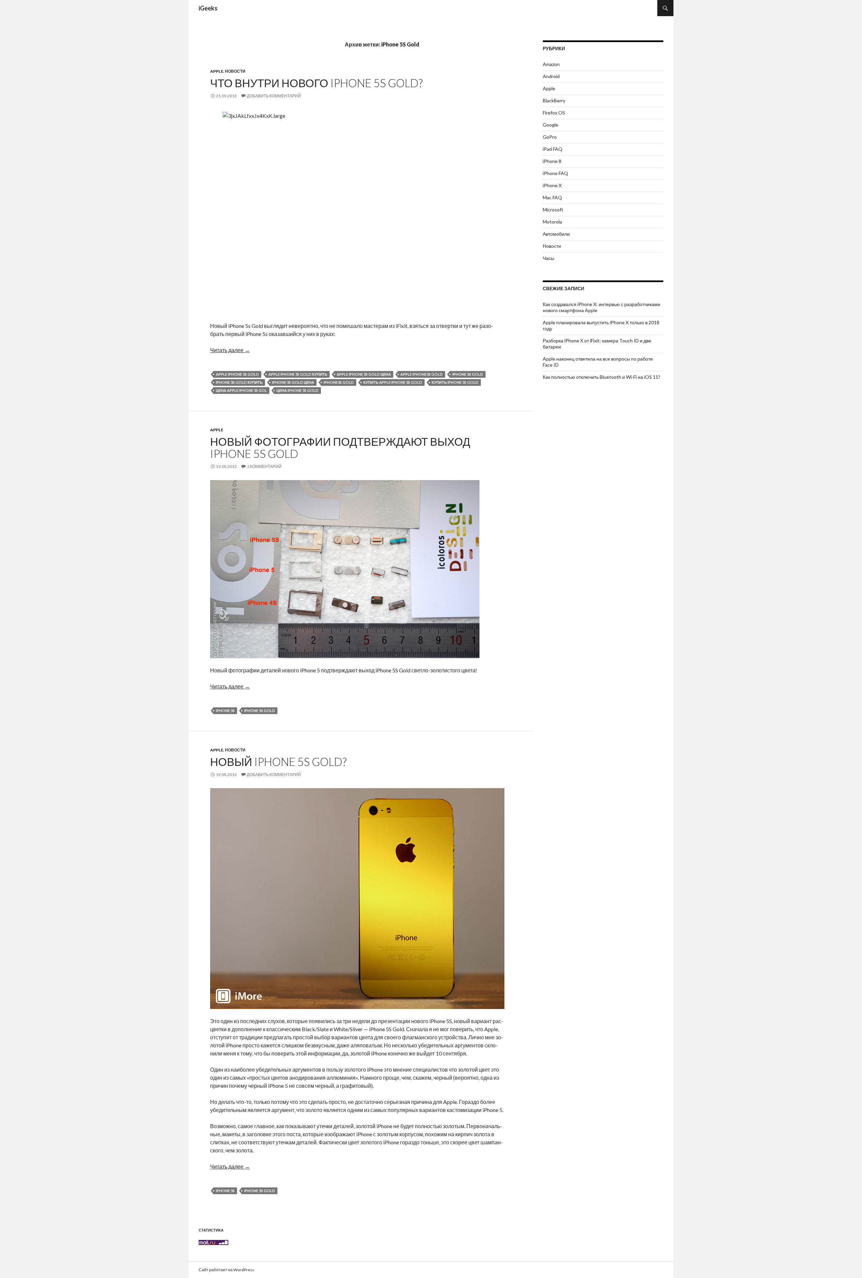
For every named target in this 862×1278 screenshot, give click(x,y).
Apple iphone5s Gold (421, 374)
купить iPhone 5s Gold (455, 382)
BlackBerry (554, 100)
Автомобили (556, 234)
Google (550, 125)
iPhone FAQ (555, 173)
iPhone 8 (552, 161)
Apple (216, 71)
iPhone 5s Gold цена (293, 382)
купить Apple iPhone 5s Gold (392, 382)
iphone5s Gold (339, 382)
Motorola (552, 222)
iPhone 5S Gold (467, 374)
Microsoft (553, 209)
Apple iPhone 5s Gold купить (297, 374)
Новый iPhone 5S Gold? (278, 761)
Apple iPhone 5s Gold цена (364, 374)
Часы (548, 258)
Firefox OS (554, 112)
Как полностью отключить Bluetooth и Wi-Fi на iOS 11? (601, 377)
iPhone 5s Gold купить (239, 382)
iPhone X (552, 185)
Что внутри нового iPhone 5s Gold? (316, 83)
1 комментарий (264, 466)
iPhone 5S (225, 710)
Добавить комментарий (274, 95)
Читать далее (230, 350)
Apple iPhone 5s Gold (237, 374)
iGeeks (208, 8)
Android (551, 76)
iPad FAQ (552, 149)
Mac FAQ (552, 197)
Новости (235, 71)
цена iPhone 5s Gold (297, 390)
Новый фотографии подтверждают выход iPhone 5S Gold (340, 447)
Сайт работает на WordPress (226, 1269)
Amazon (551, 64)
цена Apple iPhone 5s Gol (241, 390)
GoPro (550, 137)
